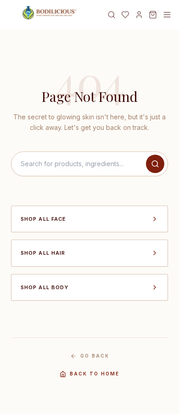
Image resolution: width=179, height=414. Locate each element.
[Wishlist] (125, 15)
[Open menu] (167, 14)
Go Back (94, 355)
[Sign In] (139, 15)
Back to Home (94, 373)
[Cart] (153, 15)
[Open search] (111, 15)
